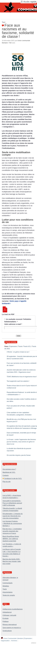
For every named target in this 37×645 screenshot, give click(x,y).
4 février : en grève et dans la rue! (18, 352)
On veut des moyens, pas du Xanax (19, 455)
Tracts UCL (27, 346)
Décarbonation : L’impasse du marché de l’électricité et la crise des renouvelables (13, 516)
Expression (13, 346)
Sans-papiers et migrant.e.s (12, 627)
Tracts (20, 346)
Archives (14, 640)
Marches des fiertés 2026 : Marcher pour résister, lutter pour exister (12, 561)
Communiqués (7, 583)
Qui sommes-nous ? (9, 469)
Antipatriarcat (7, 612)
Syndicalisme (7, 631)
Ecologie (6, 618)
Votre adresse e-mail (13, 324)
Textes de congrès (9, 595)
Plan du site (7, 481)
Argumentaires (7, 592)
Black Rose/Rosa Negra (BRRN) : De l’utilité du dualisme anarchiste (11, 539)
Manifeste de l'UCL (9, 472)
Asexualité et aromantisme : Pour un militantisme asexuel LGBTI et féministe (12, 503)
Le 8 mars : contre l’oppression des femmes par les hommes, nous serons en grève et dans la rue (21, 442)
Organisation (5, 640)
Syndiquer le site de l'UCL (13, 478)
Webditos (6, 586)
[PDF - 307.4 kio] (5, 312)
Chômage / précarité (9, 615)
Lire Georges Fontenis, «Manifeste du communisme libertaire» (12, 523)
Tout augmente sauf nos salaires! (18, 381)
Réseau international (10, 624)
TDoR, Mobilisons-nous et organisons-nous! (22, 376)
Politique (6, 621)
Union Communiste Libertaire (13, 638)
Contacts (6, 475)
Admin (34, 643)
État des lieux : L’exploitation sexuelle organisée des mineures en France (12, 531)
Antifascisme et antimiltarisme (13, 609)
